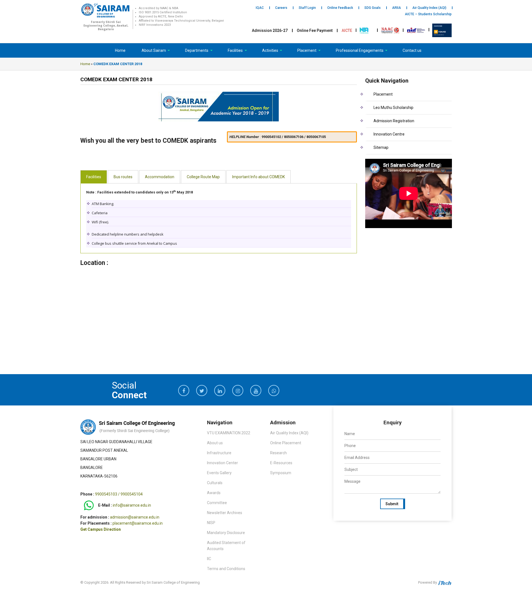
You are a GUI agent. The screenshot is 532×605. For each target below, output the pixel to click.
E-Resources (281, 463)
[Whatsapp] (88, 505)
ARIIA (396, 8)
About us (215, 443)
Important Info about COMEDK (258, 177)
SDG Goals (372, 8)
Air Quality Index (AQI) (429, 8)
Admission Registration (394, 121)
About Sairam (154, 50)
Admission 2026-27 (270, 30)
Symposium (280, 473)
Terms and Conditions (226, 568)
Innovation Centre (389, 134)
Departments (197, 50)
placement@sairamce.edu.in (137, 523)
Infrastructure (219, 453)
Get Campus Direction (100, 529)
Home (120, 50)
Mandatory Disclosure (226, 532)
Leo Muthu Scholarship (393, 107)
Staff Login (307, 8)
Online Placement (285, 443)
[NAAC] (390, 30)
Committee (217, 503)
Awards (214, 493)
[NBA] (364, 30)
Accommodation (159, 177)
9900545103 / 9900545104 (119, 494)
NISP (211, 522)
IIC (209, 559)
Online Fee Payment (314, 30)
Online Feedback (340, 8)
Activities (270, 50)
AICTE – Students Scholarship (428, 14)
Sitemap (381, 147)
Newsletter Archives (224, 512)
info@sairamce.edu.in (132, 505)
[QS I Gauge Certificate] (442, 30)
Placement (307, 50)
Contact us (412, 50)
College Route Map (203, 177)
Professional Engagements (360, 50)
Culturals (214, 483)
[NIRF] (416, 30)
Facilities (236, 50)
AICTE (347, 30)
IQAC (260, 8)
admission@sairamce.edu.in (134, 517)
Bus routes (123, 177)
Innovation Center (222, 463)
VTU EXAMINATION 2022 (228, 433)
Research (278, 453)
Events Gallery (219, 473)
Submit (391, 504)
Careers (281, 8)
